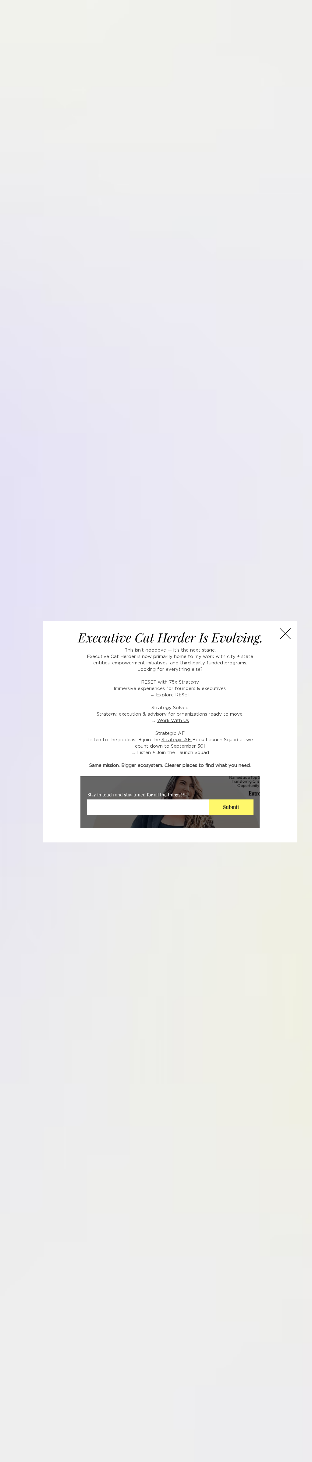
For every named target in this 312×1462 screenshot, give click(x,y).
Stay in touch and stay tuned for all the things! (134, 794)
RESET (182, 695)
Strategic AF (176, 740)
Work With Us (173, 720)
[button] (285, 633)
